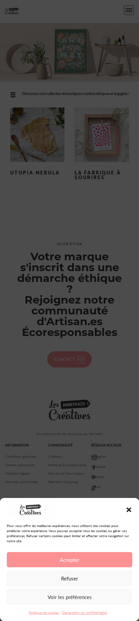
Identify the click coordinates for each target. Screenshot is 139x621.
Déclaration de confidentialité (84, 613)
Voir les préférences (70, 597)
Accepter (69, 560)
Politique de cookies (44, 613)
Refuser (69, 578)
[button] (129, 509)
